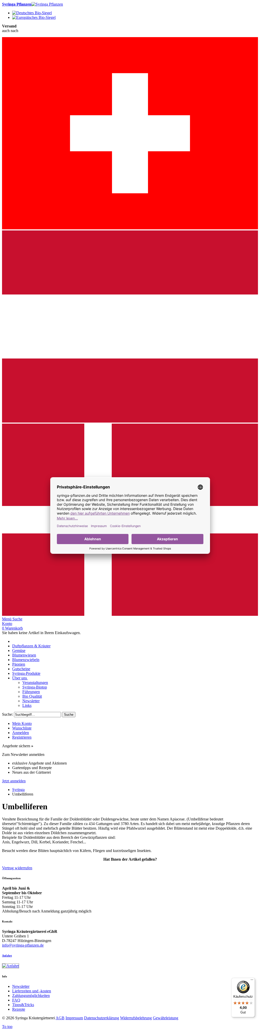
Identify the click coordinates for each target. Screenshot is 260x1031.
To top (7, 1026)
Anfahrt (7, 955)
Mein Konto (22, 723)
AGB (60, 1018)
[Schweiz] (130, 228)
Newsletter (20, 986)
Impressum (74, 1018)
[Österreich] (130, 421)
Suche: (7, 714)
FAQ (16, 1000)
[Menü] (252, 981)
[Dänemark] (130, 614)
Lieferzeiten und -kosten (31, 991)
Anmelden (20, 732)
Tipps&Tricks (23, 1005)
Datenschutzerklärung (101, 1018)
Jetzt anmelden (14, 781)
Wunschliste (21, 728)
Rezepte (18, 1009)
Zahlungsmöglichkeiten (31, 995)
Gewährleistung (165, 1018)
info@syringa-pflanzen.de (23, 945)
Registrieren (21, 737)
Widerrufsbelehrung (136, 1018)
